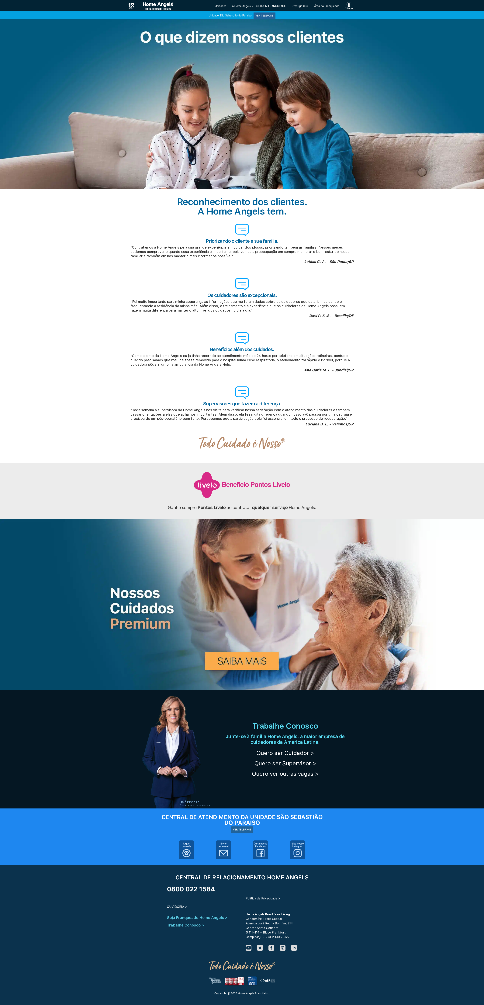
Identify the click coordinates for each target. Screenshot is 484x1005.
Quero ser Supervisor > (285, 763)
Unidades (220, 6)
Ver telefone (264, 15)
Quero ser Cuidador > (285, 752)
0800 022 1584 (191, 889)
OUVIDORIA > (177, 907)
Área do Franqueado (326, 6)
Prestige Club (300, 6)
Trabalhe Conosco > (185, 925)
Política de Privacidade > (263, 898)
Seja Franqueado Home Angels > (197, 917)
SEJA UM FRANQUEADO (271, 6)
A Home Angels (241, 6)
